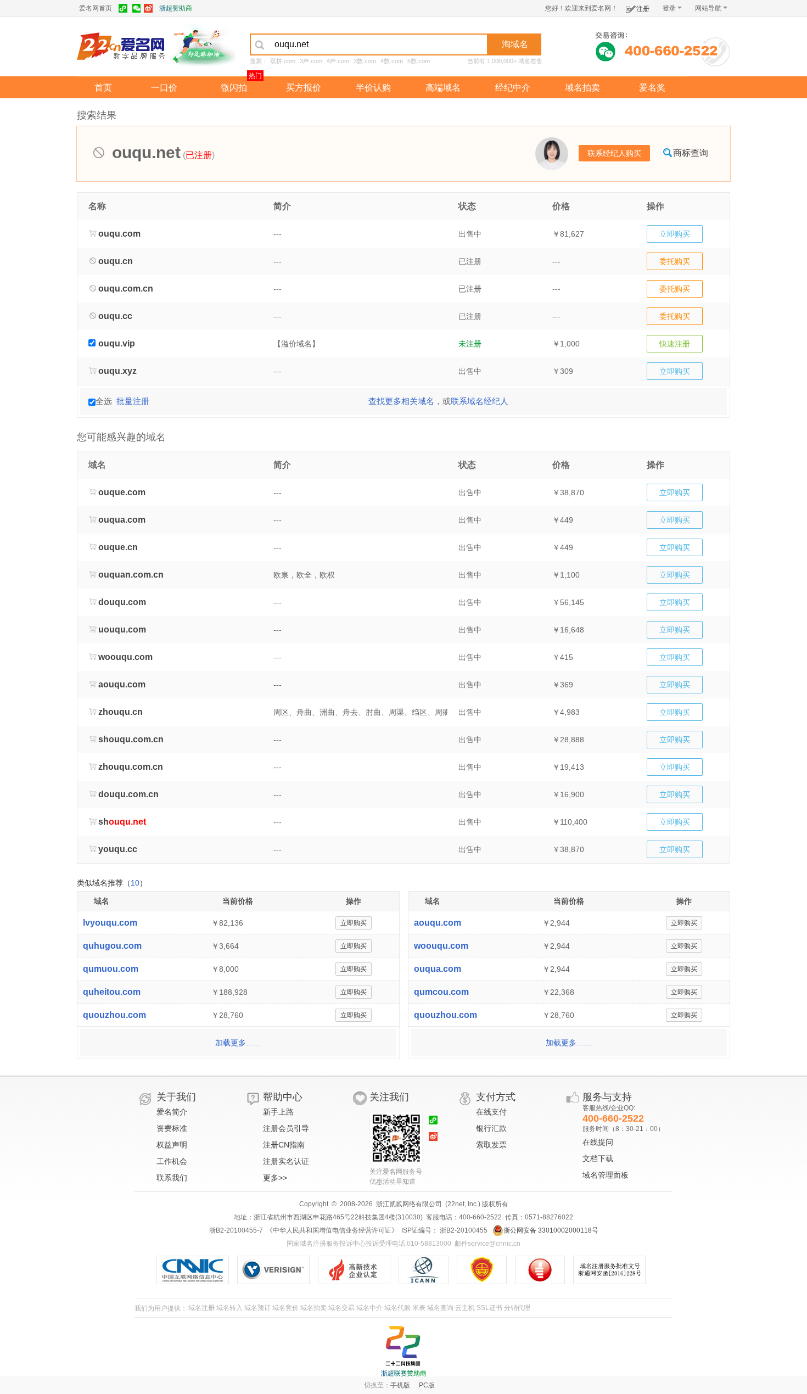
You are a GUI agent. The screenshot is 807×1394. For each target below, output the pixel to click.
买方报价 (303, 87)
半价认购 (373, 87)
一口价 (164, 87)
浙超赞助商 (175, 8)
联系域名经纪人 (479, 401)
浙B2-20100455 (462, 1230)
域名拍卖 (582, 87)
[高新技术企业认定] (358, 1270)
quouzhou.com (114, 1015)
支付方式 (495, 1096)
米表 (418, 1308)
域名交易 (341, 1308)
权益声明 (171, 1144)
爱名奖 (652, 87)
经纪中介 (512, 87)
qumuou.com (110, 968)
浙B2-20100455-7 (236, 1230)
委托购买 (674, 261)
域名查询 (440, 1308)
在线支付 (491, 1111)
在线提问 (597, 1142)
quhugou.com (112, 945)
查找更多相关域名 (401, 401)
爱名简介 (171, 1111)
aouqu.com (437, 922)
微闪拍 (234, 87)
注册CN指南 (284, 1144)
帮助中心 (282, 1096)
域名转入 (229, 1308)
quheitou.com (112, 991)
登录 (669, 8)
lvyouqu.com (110, 922)
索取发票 (491, 1144)
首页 (103, 87)
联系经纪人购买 (614, 153)
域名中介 (369, 1308)
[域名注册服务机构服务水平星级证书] (545, 1270)
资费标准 (171, 1128)
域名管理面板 (605, 1175)
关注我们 (389, 1096)
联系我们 (171, 1177)
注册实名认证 (286, 1161)
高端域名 (443, 87)
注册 (642, 9)
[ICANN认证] (428, 1270)
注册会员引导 (286, 1128)
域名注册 (201, 1308)
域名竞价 (285, 1308)
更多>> (275, 1177)
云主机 (465, 1308)
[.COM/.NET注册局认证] (277, 1270)
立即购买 (674, 233)
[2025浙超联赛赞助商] (403, 1351)
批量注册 (132, 401)
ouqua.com (437, 968)
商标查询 (690, 153)
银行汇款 (491, 1128)
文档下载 (597, 1158)
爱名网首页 (95, 8)
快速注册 (674, 343)
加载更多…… (238, 1042)
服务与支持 (607, 1096)
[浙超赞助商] (203, 45)
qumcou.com (441, 991)
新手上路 (278, 1111)
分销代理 (517, 1308)
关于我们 (176, 1096)
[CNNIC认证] (196, 1270)
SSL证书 (489, 1308)
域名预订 (257, 1308)
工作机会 (171, 1161)
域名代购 (397, 1308)
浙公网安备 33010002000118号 (550, 1230)
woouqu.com (441, 945)
